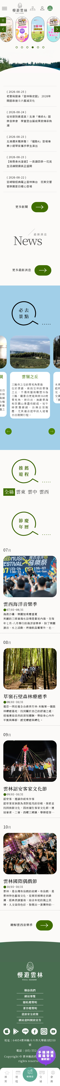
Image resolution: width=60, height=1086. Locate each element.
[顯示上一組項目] (3, 29)
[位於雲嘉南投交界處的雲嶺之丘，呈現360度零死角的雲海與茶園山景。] (30, 352)
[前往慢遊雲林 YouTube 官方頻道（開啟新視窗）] (53, 1031)
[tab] (9, 492)
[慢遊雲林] (19, 8)
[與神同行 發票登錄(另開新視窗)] (46, 1052)
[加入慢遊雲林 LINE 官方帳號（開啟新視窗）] (25, 1031)
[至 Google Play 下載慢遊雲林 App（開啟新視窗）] (16, 1031)
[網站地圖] (32, 8)
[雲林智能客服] (50, 8)
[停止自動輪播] (3, 20)
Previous (8, 431)
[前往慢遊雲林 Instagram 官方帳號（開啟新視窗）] (44, 1031)
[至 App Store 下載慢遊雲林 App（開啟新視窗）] (6, 1031)
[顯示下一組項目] (57, 29)
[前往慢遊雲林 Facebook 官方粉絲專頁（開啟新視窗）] (34, 1031)
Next (51, 431)
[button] (4, 8)
